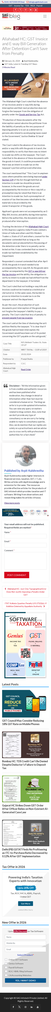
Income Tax (19, 6)
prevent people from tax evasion (17, 318)
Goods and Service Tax (29, 114)
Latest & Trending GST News (25, 64)
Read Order (26, 369)
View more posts (12, 503)
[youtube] (36, 10)
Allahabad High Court (38, 226)
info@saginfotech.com (38, 2)
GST (10, 6)
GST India (8, 64)
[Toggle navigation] (45, 16)
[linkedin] (30, 10)
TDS (27, 6)
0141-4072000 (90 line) (14, 2)
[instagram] (25, 10)
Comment (9, 550)
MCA (33, 6)
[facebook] (15, 10)
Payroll (39, 6)
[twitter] (20, 10)
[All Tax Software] (25, 645)
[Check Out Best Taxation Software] (25, 512)
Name (7, 532)
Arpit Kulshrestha (31, 61)
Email (7, 541)
